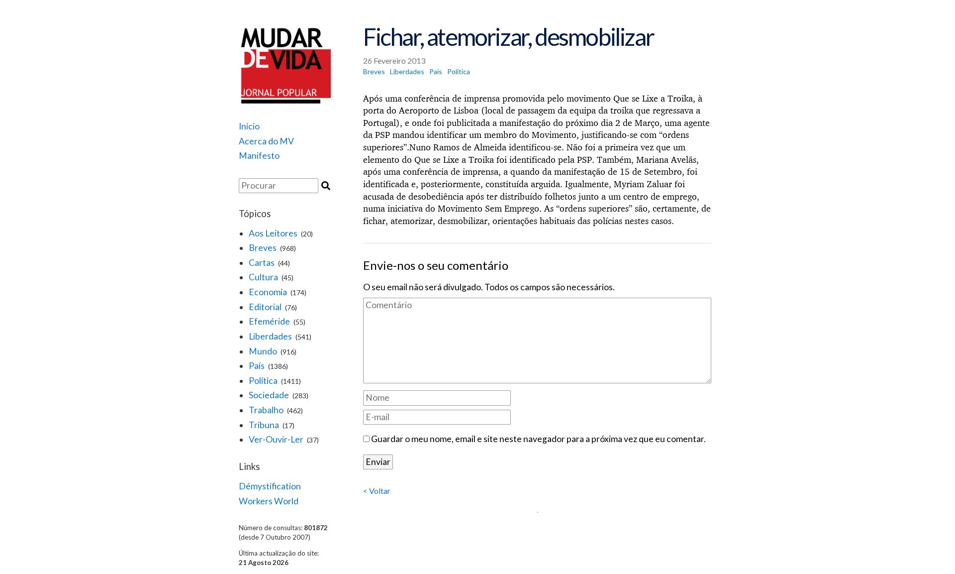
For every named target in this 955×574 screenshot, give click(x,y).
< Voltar (376, 490)
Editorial (265, 307)
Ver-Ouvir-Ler (276, 439)
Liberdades (270, 336)
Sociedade (269, 395)
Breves (263, 247)
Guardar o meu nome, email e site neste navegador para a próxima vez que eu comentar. (538, 439)
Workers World (268, 501)
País (257, 365)
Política (263, 380)
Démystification (270, 486)
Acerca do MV (266, 141)
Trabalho (266, 410)
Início (249, 126)
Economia (268, 292)
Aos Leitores (273, 233)
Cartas (262, 262)
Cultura (263, 277)
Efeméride (269, 321)
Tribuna (264, 425)
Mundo (263, 351)
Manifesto (259, 155)
